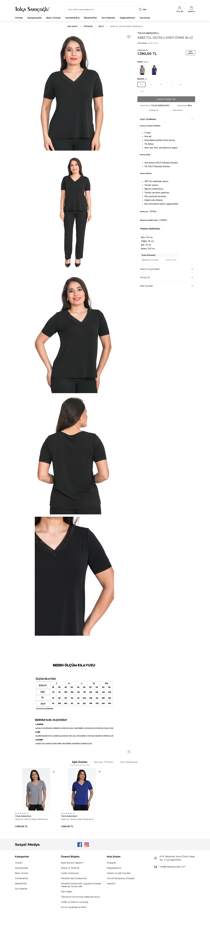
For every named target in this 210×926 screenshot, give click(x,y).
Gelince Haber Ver (166, 99)
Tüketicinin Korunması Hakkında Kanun (80, 897)
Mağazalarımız (127, 17)
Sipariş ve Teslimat (70, 868)
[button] (141, 84)
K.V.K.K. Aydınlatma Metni (74, 907)
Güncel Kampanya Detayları (121, 878)
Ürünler (19, 17)
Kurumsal (145, 17)
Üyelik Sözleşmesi (70, 873)
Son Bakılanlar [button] (129, 762)
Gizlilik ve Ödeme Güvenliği (74, 902)
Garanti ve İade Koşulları (119, 873)
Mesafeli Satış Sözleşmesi (74, 878)
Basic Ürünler (53, 17)
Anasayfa (111, 862)
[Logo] (32, 9)
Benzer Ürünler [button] (103, 762)
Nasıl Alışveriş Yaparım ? (73, 862)
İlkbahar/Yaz (90, 17)
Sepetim (111, 883)
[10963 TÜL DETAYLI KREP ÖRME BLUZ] (36, 789)
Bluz (101, 26)
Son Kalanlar (108, 17)
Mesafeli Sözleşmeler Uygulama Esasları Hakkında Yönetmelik (81, 885)
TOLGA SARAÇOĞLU (148, 33)
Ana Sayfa (72, 26)
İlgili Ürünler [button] (79, 762)
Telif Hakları (66, 891)
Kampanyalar (35, 17)
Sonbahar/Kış (72, 17)
